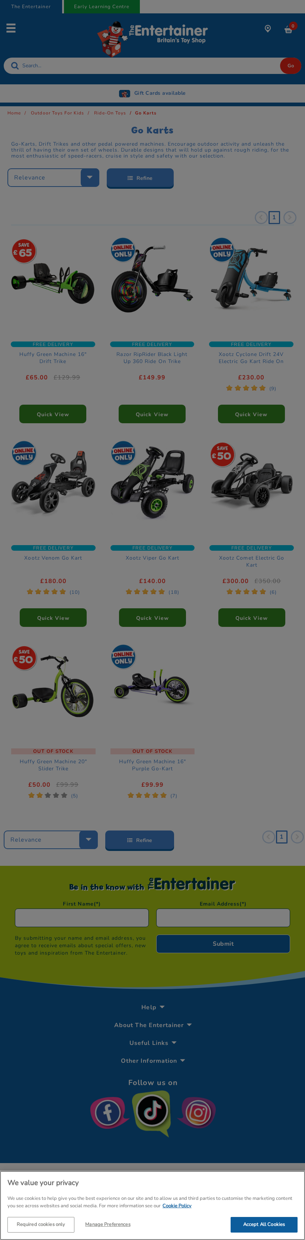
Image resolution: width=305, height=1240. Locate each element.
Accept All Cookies (264, 1224)
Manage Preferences (107, 1224)
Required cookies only (41, 1224)
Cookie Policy (177, 1205)
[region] (152, 1205)
